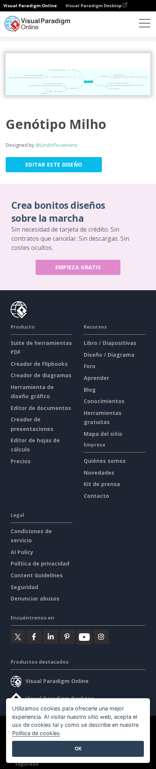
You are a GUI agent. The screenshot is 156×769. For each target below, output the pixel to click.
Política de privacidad (40, 563)
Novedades (99, 472)
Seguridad (24, 587)
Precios (21, 461)
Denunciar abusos (35, 598)
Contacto (96, 495)
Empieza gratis (78, 267)
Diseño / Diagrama (109, 354)
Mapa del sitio (103, 433)
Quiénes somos (105, 460)
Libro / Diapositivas (110, 342)
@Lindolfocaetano (57, 144)
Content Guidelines (37, 575)
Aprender (96, 377)
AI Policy (22, 552)
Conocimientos (104, 401)
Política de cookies (36, 733)
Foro (89, 366)
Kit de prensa (102, 484)
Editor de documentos (41, 408)
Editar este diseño (53, 164)
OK (78, 748)
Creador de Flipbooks (39, 363)
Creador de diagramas (41, 375)
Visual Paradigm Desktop (94, 5)
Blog (90, 389)
